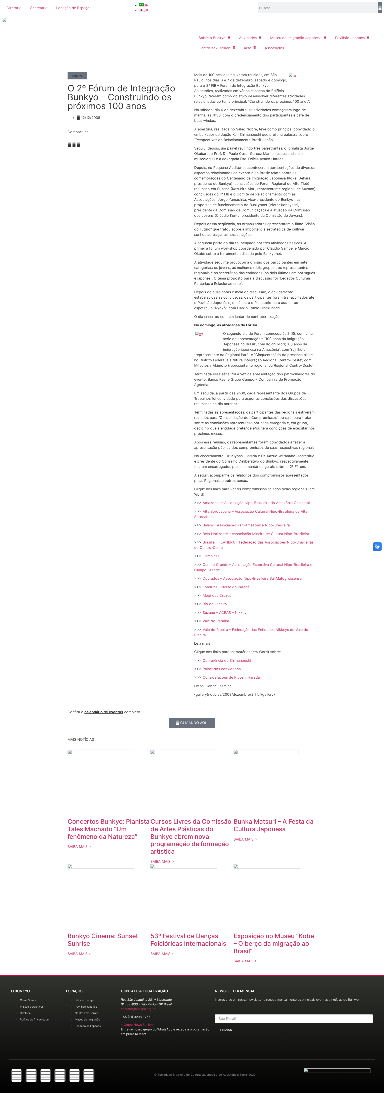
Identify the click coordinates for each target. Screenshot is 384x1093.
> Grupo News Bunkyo (137, 1024)
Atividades (248, 37)
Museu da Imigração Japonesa (296, 37)
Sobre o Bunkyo (212, 37)
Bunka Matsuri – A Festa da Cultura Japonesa (274, 825)
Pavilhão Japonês (350, 37)
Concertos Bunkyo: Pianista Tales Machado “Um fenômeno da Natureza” (109, 829)
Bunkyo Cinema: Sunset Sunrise (103, 939)
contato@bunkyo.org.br (138, 1009)
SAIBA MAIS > (79, 846)
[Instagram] (45, 1075)
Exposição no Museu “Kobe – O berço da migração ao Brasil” (274, 943)
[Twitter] (31, 1075)
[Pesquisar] (380, 7)
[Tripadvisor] (60, 1075)
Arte (247, 48)
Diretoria (14, 8)
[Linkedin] (88, 1075)
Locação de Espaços (73, 8)
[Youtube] (74, 1075)
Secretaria (38, 8)
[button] (77, 75)
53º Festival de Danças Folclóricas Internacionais (188, 939)
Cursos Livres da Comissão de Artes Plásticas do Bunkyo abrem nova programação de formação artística (190, 836)
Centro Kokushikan (214, 48)
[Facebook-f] (16, 1075)
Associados (274, 48)
